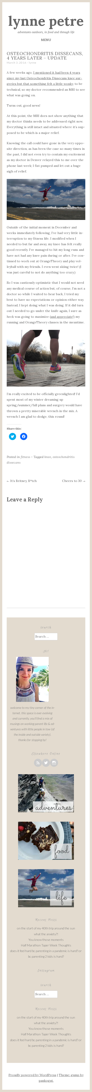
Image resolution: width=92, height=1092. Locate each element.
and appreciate (62, 317)
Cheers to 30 (73, 481)
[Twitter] (46, 763)
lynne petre (46, 20)
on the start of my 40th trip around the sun (46, 928)
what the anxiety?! (46, 934)
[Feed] (38, 763)
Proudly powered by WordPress (32, 1075)
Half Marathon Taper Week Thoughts (46, 945)
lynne (32, 62)
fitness (25, 457)
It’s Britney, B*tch (22, 481)
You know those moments (46, 940)
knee (47, 457)
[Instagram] (54, 763)
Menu (46, 40)
